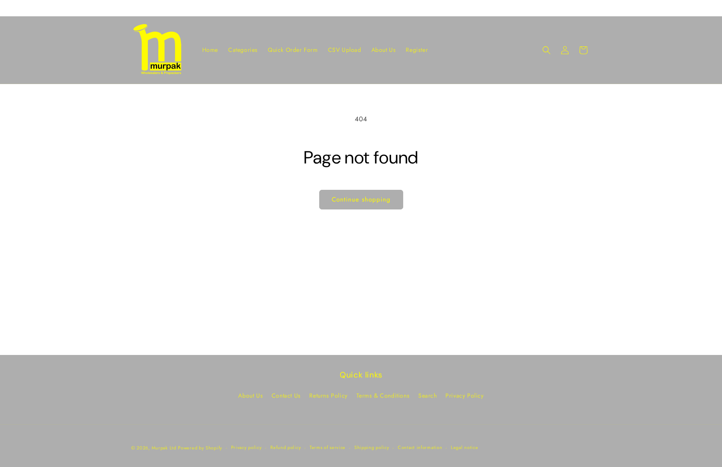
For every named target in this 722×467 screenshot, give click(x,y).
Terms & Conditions (383, 395)
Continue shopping (361, 199)
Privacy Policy (464, 395)
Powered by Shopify (200, 447)
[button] (546, 50)
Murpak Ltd (164, 447)
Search (427, 395)
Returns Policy (328, 395)
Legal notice (464, 447)
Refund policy (285, 447)
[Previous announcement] (134, 8)
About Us (250, 395)
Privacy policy (246, 447)
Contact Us (286, 395)
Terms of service (328, 447)
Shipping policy (371, 447)
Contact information (420, 447)
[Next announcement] (588, 8)
